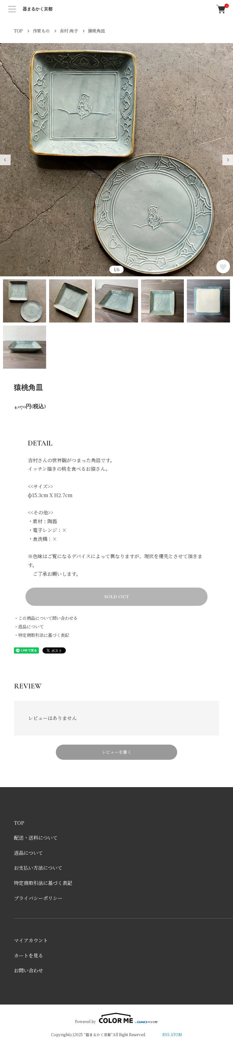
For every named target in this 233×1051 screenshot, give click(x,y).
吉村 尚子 (69, 31)
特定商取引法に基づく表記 (43, 882)
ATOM (176, 1034)
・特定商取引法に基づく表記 (41, 635)
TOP (18, 31)
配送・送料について (36, 837)
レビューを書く (116, 752)
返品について (28, 852)
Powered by (85, 1021)
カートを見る (28, 955)
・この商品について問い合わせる (46, 618)
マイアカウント (31, 940)
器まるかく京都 (37, 9)
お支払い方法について (38, 867)
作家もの (41, 31)
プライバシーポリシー (38, 898)
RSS (166, 1034)
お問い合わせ (28, 970)
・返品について (29, 626)
